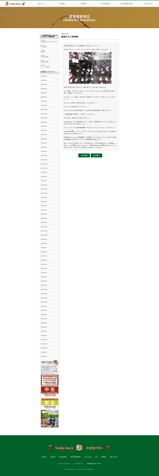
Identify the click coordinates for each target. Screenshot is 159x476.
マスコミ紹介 (88, 456)
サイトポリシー (78, 463)
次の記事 (95, 155)
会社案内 (62, 3)
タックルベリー (15, 3)
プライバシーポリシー (64, 463)
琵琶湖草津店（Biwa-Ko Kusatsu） (79, 18)
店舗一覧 (40, 3)
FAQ (96, 456)
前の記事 (84, 155)
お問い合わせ (148, 3)
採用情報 (84, 3)
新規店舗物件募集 (127, 3)
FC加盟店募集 (105, 3)
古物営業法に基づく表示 (94, 463)
